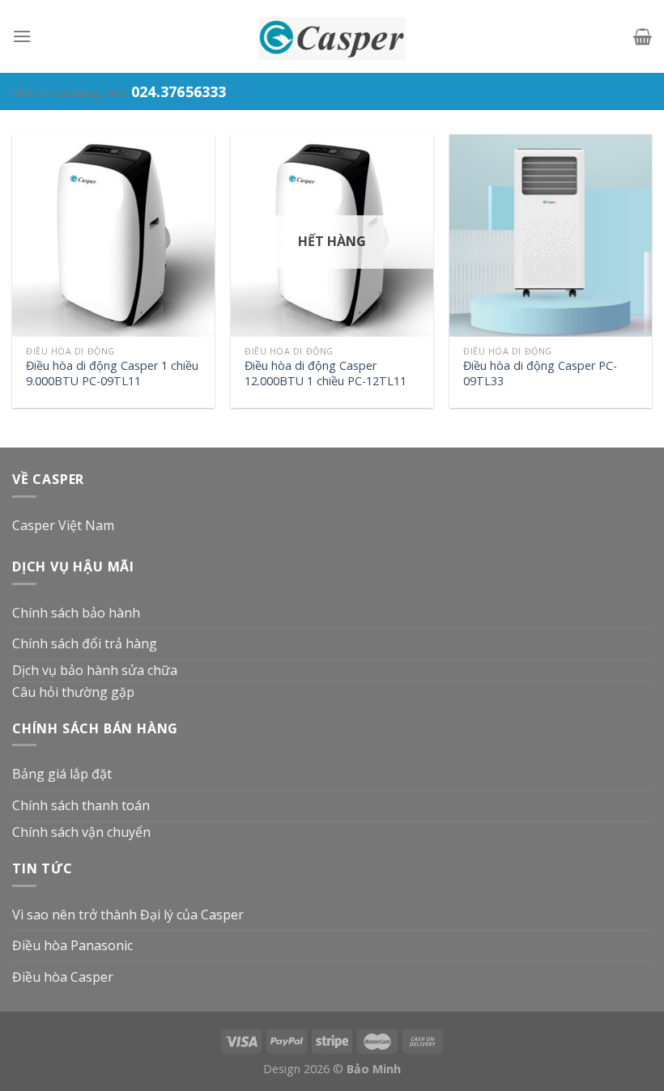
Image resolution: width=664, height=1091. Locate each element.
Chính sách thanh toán (81, 805)
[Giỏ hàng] (642, 36)
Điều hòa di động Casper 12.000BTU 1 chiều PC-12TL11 (325, 373)
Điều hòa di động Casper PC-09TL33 (540, 373)
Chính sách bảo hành (76, 613)
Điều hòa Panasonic (72, 945)
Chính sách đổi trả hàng (84, 643)
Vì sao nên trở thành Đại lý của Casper (128, 914)
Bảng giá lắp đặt (62, 774)
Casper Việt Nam (63, 525)
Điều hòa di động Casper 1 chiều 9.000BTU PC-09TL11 (112, 373)
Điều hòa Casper (62, 977)
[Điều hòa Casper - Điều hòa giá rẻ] (332, 36)
